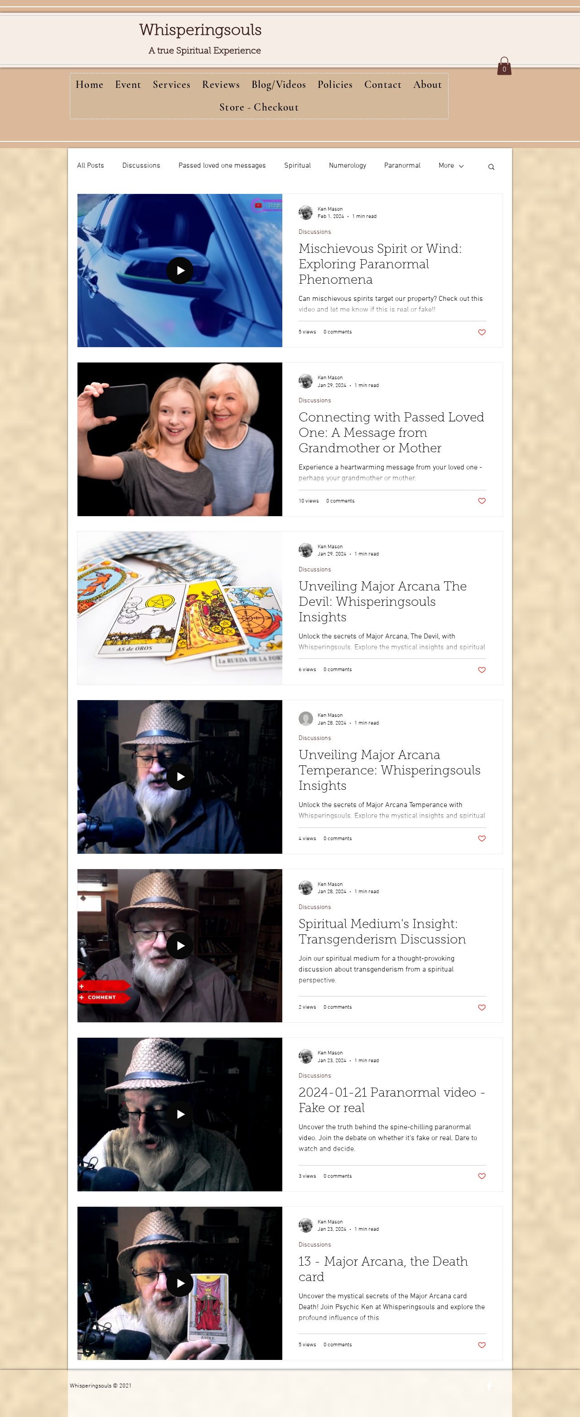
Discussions (141, 165)
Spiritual (297, 165)
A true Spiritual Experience (205, 51)
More (446, 165)
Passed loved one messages (222, 165)
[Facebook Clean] (489, 1386)
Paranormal (402, 165)
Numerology (347, 165)
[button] (504, 66)
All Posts (90, 165)
